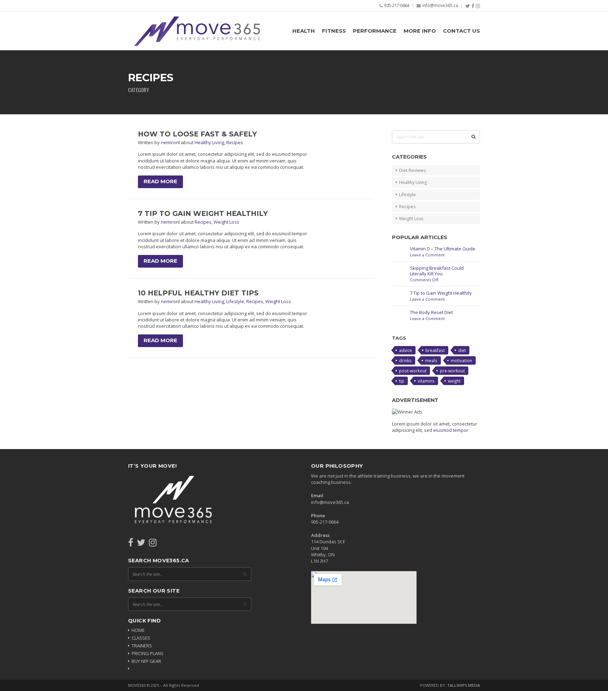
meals (431, 360)
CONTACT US (461, 31)
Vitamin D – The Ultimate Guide (442, 248)
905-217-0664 (396, 5)
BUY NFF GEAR (146, 661)
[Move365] (196, 31)
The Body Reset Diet (431, 312)
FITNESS (334, 31)
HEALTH (303, 31)
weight (454, 381)
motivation (461, 360)
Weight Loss (226, 222)
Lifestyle (235, 301)
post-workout (412, 370)
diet (462, 350)
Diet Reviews (412, 170)
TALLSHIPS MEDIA (463, 685)
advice (405, 350)
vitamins (426, 381)
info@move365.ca (440, 5)
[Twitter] (468, 6)
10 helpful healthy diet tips (198, 293)
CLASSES (141, 638)
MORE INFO (420, 31)
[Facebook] (472, 6)
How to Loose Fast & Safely (197, 134)
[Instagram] (478, 6)
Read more (160, 181)
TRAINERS (142, 645)
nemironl (171, 142)
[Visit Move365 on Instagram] (153, 544)
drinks (405, 360)
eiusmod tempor (450, 430)
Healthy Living (209, 142)
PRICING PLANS (148, 653)
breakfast (435, 350)
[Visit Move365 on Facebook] (130, 544)
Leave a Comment (427, 254)
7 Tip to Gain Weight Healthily (203, 213)
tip (401, 381)
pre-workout (452, 370)
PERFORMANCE (375, 31)
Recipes (234, 142)
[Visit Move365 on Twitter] (141, 544)
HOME (138, 630)
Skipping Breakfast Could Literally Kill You (437, 271)
